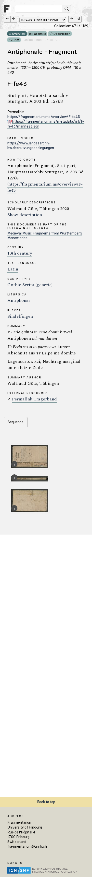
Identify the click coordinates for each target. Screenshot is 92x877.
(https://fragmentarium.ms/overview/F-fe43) (45, 187)
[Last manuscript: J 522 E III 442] (78, 19)
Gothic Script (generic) (30, 284)
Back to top (46, 802)
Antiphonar (18, 300)
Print (16, 40)
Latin (12, 269)
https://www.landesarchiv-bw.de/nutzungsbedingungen (30, 145)
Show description (24, 214)
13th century (19, 253)
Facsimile (39, 33)
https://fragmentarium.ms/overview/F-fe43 (43, 117)
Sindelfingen (20, 316)
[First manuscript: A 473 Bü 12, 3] (7, 19)
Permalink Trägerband (34, 399)
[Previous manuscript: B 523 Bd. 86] (13, 19)
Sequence (16, 422)
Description (61, 33)
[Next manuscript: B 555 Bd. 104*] (71, 19)
